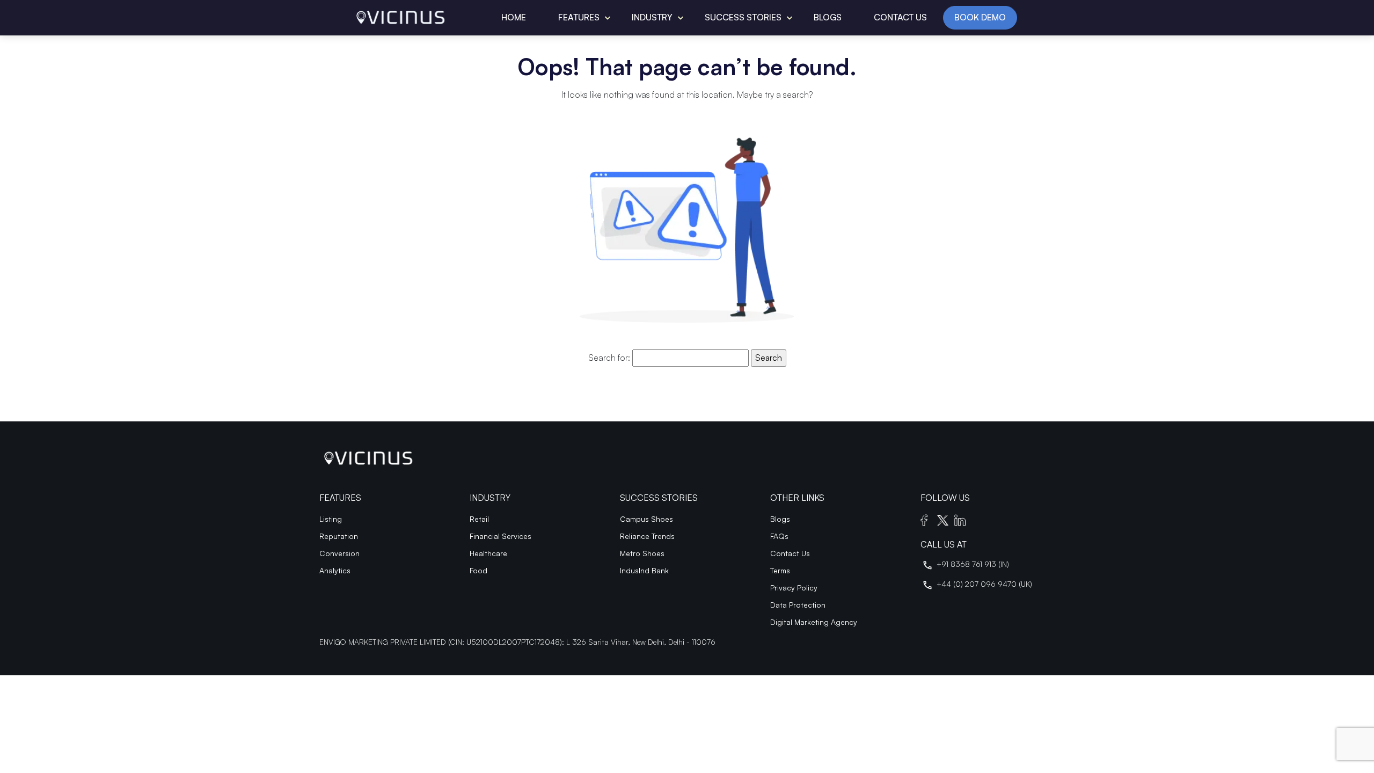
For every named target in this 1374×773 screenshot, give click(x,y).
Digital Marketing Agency (813, 621)
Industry (652, 17)
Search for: (609, 357)
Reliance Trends (647, 536)
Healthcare (488, 553)
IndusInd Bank (644, 570)
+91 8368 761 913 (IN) (973, 563)
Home (513, 17)
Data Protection (797, 604)
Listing (330, 518)
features (579, 17)
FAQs (779, 536)
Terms (780, 570)
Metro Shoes (642, 553)
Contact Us (900, 17)
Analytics (334, 570)
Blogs (828, 17)
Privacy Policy (793, 587)
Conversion (339, 553)
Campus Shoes (646, 518)
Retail (479, 518)
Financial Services (500, 536)
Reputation (338, 536)
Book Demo (980, 17)
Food (478, 570)
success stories (743, 17)
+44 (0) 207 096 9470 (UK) (984, 583)
